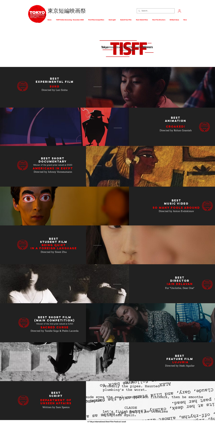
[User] (179, 10)
